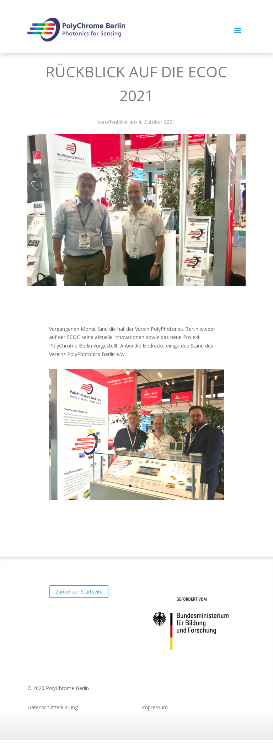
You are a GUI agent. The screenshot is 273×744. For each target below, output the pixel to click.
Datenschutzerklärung (52, 707)
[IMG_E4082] (136, 497)
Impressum (155, 707)
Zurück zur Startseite (79, 591)
